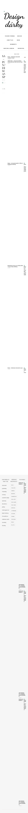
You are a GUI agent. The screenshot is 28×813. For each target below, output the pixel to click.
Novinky (4, 525)
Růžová (13, 507)
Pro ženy (13, 505)
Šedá (12, 522)
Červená (13, 519)
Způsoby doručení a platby (4, 504)
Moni (18, 40)
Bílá (12, 485)
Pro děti (13, 499)
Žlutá (12, 524)
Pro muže (13, 502)
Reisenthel (21, 48)
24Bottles (10, 40)
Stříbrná (13, 510)
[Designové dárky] (14, 17)
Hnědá (13, 490)
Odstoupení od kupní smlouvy (5, 511)
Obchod (19, 36)
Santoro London (8, 48)
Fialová (13, 487)
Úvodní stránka (10, 36)
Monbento (13, 44)
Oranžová (14, 496)
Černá (12, 516)
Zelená (13, 513)
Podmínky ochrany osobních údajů (5, 494)
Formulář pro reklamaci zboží (5, 518)
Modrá (13, 493)
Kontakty (4, 522)
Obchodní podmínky (4, 487)
